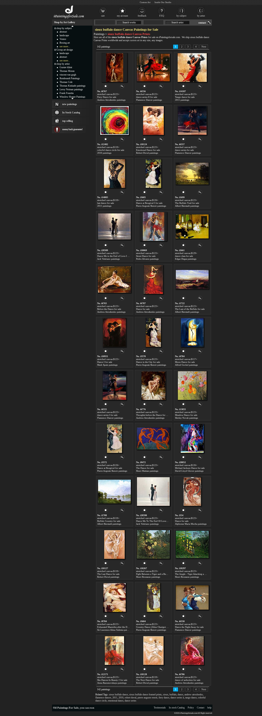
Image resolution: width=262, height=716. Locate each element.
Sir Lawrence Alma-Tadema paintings (115, 630)
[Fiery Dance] (114, 67)
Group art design (64, 49)
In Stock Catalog (71, 112)
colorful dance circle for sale (110, 150)
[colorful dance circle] (114, 120)
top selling (67, 121)
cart (103, 15)
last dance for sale (105, 203)
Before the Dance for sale (109, 309)
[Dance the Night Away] (192, 597)
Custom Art (145, 2)
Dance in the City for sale (148, 362)
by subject (181, 15)
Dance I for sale (104, 362)
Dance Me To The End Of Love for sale (155, 521)
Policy (191, 707)
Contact (200, 707)
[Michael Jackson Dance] (192, 438)
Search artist (177, 22)
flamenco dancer (103, 697)
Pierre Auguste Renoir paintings (151, 206)
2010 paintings (104, 153)
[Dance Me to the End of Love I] (114, 226)
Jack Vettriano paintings (108, 259)
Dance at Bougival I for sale (149, 203)
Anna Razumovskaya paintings (111, 683)
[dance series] (192, 120)
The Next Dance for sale (147, 680)
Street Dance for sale (146, 256)
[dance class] (192, 226)
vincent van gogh (68, 74)
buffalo (172, 694)
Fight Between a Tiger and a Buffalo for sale (157, 574)
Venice (63, 39)
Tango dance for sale (185, 97)
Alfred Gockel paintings (186, 365)
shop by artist (63, 63)
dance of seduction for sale (187, 680)
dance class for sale (184, 256)
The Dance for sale (145, 468)
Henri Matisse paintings (147, 471)
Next (203, 46)
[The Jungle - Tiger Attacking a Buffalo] (192, 544)
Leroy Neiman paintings (71, 89)
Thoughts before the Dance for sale (152, 415)
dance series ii (177, 697)
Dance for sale (143, 309)
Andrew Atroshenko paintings (111, 100)
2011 (114, 697)
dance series (130, 700)
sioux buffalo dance (118, 694)
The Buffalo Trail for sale (187, 203)
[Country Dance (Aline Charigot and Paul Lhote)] (153, 597)
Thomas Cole (66, 82)
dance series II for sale (146, 97)
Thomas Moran (67, 71)
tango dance (191, 697)
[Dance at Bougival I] (153, 173)
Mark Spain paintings (107, 365)
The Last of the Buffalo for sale (190, 309)
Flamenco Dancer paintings (149, 100)
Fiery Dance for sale (106, 97)
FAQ (161, 15)
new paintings (69, 104)
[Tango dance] (192, 67)
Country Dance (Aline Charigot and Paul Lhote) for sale (162, 627)
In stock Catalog (177, 707)
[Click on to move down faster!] (72, 98)
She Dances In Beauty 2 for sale (112, 680)
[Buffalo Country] (114, 491)
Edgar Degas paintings (185, 259)
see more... (65, 46)
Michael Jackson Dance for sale (190, 468)
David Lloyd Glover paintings (189, 471)
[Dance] (153, 279)
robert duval (130, 697)
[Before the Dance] (114, 279)
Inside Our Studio (163, 2)
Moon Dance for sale (185, 362)
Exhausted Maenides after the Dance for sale (118, 627)
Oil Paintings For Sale (66, 707)
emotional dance (115, 700)
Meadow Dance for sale (186, 415)
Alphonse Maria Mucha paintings (191, 524)
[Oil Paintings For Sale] (69, 18)
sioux (165, 694)
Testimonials (160, 707)
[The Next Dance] (153, 650)
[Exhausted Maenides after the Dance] (114, 597)
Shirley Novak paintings (186, 418)
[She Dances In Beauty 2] (114, 650)
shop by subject (64, 28)
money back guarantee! (72, 129)
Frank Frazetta (66, 93)
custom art (135, 40)
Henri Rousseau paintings (148, 577)
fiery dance (164, 697)
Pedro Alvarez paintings (147, 259)
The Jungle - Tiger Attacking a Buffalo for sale (197, 574)
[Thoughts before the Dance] (153, 385)
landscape (64, 35)
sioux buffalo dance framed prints (145, 694)
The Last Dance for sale (108, 574)
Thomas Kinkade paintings (73, 85)
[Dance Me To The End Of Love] (153, 491)
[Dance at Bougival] (114, 438)
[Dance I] (114, 332)
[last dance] (114, 173)
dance (180, 694)
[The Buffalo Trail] (192, 173)
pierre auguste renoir (147, 697)
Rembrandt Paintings (70, 78)
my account (122, 15)
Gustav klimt (66, 67)
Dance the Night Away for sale (189, 627)
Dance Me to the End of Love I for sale (115, 256)
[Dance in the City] (153, 332)
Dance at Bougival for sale (109, 468)
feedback (142, 15)
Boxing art (65, 42)
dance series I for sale (107, 415)
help (209, 707)
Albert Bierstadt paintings (187, 206)
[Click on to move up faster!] (72, 26)
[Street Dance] (153, 226)
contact (202, 22)
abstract (63, 31)
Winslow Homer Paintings (72, 96)
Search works (129, 22)
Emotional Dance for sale (148, 150)
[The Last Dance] (114, 544)
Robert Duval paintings (147, 153)
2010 (121, 697)
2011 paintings (182, 100)
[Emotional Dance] (153, 120)
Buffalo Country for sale (108, 521)
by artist (201, 15)
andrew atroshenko (193, 694)
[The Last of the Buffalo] (192, 279)
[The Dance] (153, 438)
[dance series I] (114, 385)
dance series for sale (184, 150)
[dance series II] (153, 67)
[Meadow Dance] (192, 385)
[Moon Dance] (192, 332)
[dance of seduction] (192, 650)
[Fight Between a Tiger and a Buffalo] (153, 544)
